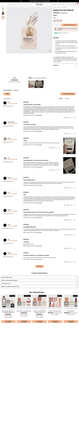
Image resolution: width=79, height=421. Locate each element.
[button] (60, 13)
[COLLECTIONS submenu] (58, 4)
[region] (39, 1)
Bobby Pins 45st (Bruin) (60, 20)
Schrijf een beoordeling (69, 94)
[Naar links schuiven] (21, 1)
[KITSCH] (39, 4)
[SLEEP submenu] (31, 4)
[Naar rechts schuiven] (58, 1)
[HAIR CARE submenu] (13, 4)
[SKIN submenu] (22, 4)
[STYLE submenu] (18, 4)
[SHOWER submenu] (27, 4)
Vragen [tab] (16, 90)
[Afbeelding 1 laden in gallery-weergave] (3, 8)
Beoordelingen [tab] (7, 90)
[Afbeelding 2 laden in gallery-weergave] (3, 13)
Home (54, 7)
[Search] (71, 4)
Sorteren (61, 98)
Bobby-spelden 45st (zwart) (54, 20)
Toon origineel (39, 115)
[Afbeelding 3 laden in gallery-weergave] (3, 17)
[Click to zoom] (49, 51)
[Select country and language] (75, 4)
